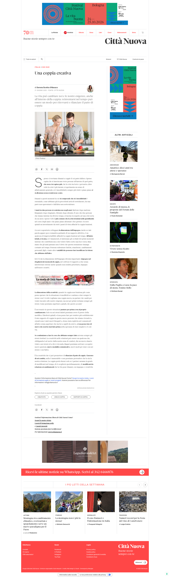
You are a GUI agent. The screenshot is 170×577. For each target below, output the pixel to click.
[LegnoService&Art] (85, 452)
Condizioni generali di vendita (96, 554)
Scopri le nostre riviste (80, 378)
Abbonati (138, 562)
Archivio (70, 32)
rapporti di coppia (81, 397)
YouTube (57, 557)
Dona (91, 32)
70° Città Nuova (122, 59)
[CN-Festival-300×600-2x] (123, 92)
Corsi (109, 32)
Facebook (58, 549)
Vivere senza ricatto (119, 249)
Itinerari (108, 59)
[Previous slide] (139, 485)
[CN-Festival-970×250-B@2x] (85, 14)
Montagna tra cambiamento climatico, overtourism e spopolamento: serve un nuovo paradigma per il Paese (37, 524)
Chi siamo (26, 552)
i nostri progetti (55, 380)
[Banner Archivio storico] (64, 280)
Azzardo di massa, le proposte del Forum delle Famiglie (122, 210)
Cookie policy (90, 552)
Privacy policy (91, 549)
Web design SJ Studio (73, 568)
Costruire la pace (138, 59)
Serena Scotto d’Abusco (47, 87)
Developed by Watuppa (86, 568)
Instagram (58, 554)
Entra (134, 32)
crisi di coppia (59, 397)
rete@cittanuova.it (55, 432)
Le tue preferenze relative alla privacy (93, 575)
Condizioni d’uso (91, 557)
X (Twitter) (58, 552)
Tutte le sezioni (31, 59)
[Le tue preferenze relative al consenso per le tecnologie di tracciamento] (167, 574)
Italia (37, 67)
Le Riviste (54, 32)
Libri (100, 32)
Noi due (45, 67)
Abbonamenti (121, 32)
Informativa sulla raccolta (68, 575)
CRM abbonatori (28, 554)
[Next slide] (145, 485)
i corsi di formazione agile (44, 423)
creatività (42, 397)
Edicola (81, 32)
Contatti (25, 549)
